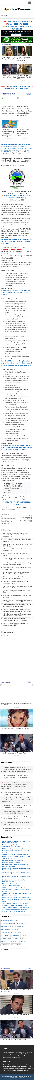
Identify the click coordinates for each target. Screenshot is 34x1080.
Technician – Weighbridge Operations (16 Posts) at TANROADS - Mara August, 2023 (8, 520)
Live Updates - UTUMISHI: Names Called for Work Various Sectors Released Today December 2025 (16, 534)
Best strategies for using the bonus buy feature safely (16, 900)
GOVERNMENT (6, 148)
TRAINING (21, 941)
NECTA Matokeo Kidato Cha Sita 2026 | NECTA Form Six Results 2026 (16, 865)
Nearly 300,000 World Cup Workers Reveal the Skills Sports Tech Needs (16, 857)
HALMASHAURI (21, 923)
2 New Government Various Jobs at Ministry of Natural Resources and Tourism (17, 615)
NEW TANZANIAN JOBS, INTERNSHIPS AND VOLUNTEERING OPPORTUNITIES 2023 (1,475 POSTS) (16, 292)
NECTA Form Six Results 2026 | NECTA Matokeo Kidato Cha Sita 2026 (14, 861)
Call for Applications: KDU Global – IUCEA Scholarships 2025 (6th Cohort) (17, 812)
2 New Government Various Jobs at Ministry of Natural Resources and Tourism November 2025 (17, 610)
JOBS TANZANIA (21, 148)
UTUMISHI (3, 944)
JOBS (13, 148)
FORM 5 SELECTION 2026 (17, 24)
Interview (4, 929)
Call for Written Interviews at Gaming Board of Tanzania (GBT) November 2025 (17, 605)
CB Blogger (21, 1077)
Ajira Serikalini (26, 144)
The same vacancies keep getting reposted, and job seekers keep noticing (16, 894)
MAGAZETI (4, 935)
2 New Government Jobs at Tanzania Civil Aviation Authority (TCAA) (15, 624)
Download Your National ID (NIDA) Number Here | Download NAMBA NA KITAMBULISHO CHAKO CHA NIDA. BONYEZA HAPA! (16, 447)
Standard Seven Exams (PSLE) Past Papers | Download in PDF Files (18, 829)
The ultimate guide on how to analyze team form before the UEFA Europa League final (15, 904)
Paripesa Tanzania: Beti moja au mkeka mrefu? (15, 854)
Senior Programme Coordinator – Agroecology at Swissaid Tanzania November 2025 (17, 563)
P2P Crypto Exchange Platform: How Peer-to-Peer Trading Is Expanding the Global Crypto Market (15, 889)
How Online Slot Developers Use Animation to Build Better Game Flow (16, 869)
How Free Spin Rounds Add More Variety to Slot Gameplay (16, 877)
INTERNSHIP (18, 926)
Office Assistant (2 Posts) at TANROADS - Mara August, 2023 (25, 519)
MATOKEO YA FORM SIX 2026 (20, 22)
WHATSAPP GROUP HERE (21, 86)
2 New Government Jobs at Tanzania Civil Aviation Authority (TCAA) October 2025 (15, 619)
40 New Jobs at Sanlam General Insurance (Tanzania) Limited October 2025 (16, 573)
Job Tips (17, 932)
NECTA (23, 935)
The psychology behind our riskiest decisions (15, 907)
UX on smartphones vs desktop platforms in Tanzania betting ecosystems (17, 793)
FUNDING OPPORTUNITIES (8, 920)
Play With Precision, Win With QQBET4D (14, 909)
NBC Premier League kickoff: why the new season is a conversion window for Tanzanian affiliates (15, 850)
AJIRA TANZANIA (6, 146)
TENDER (12, 941)
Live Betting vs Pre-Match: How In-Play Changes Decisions (14, 880)
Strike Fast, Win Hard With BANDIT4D (13, 912)
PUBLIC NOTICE (16, 938)
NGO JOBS (4, 938)
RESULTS (3, 941)
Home (3, 144)
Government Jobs (6, 923)
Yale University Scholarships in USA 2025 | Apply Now (17, 823)
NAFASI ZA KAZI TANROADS (20, 150)
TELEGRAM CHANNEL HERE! (17, 89)
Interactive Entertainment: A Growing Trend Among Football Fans (15, 873)
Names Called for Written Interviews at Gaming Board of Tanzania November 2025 (17, 601)
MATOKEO (14, 935)
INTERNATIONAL (5, 926)
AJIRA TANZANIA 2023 (20, 146)
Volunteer (14, 944)
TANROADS (5, 152)
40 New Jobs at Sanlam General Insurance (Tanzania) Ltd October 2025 (16, 577)
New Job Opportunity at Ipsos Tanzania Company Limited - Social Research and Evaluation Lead (14, 777)
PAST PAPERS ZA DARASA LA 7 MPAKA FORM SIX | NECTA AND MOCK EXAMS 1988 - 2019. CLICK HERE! (16, 241)
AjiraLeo (15, 1076)
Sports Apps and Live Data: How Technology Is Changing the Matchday (17, 818)
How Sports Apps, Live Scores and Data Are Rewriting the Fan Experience (17, 806)
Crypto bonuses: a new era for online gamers (15, 897)
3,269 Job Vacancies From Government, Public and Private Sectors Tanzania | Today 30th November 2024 (16, 799)
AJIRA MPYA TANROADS (13, 144)
